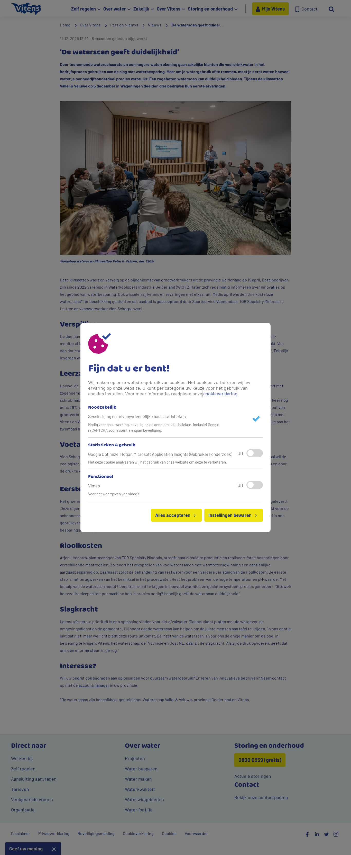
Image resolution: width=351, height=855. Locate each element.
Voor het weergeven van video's (114, 494)
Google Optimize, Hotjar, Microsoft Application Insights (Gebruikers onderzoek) (160, 454)
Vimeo (94, 485)
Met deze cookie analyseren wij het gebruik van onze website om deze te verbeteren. (157, 462)
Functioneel (100, 476)
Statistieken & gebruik (111, 445)
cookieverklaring (220, 393)
